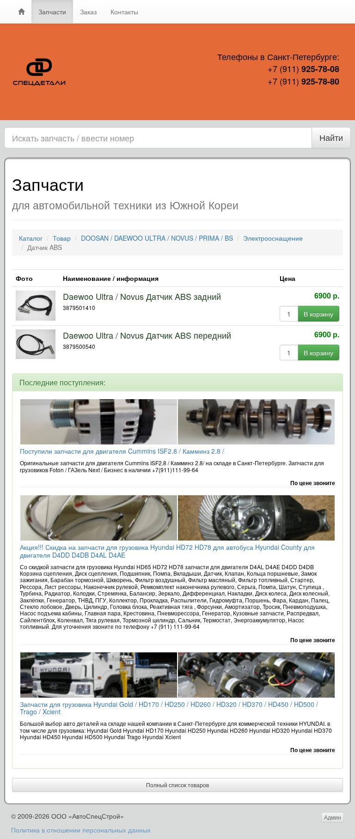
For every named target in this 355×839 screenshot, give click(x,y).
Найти (331, 137)
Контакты (124, 11)
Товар (62, 238)
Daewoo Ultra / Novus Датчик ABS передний (147, 335)
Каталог (31, 238)
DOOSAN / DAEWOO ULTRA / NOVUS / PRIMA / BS (157, 238)
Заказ (88, 11)
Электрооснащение (273, 238)
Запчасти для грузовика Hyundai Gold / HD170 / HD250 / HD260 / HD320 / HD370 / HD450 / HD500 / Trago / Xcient (169, 708)
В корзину (318, 313)
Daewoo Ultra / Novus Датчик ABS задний (142, 296)
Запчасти (52, 11)
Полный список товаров (177, 785)
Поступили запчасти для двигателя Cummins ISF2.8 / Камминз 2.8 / (122, 451)
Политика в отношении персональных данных (81, 829)
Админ (332, 817)
